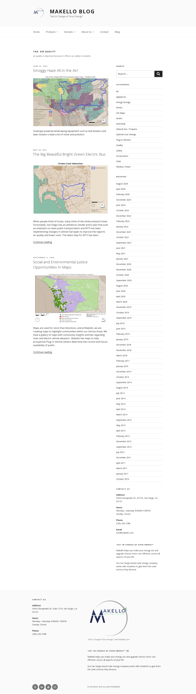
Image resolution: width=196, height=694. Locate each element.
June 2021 (120, 248)
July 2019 (120, 323)
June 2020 (120, 291)
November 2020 (123, 269)
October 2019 (122, 312)
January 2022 (122, 226)
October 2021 (122, 237)
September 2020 (124, 280)
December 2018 (123, 344)
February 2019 (123, 334)
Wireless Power (123, 166)
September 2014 (124, 382)
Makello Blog (72, 11)
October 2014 (122, 377)
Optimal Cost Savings (126, 134)
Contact (104, 31)
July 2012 (120, 452)
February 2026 (123, 194)
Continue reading (42, 242)
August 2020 (122, 285)
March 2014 (121, 414)
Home (36, 31)
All (117, 91)
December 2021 (123, 232)
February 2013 (123, 436)
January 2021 (122, 258)
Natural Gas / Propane (126, 129)
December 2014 (123, 371)
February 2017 (123, 360)
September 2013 (124, 420)
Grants (119, 118)
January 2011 (122, 473)
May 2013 (120, 425)
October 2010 (122, 479)
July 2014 (120, 393)
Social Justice (122, 156)
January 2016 (122, 366)
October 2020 (122, 275)
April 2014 (120, 409)
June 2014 (120, 398)
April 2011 (120, 463)
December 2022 (123, 215)
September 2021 (124, 242)
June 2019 (120, 328)
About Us (86, 31)
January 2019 (122, 339)
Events (119, 107)
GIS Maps (120, 113)
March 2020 (121, 301)
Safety (119, 150)
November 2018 (123, 350)
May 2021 (120, 253)
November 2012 (123, 441)
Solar (118, 161)
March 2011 (121, 468)
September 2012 (124, 446)
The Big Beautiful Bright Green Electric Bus (69, 154)
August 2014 (122, 387)
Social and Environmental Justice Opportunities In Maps (60, 264)
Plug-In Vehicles (123, 139)
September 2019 (124, 317)
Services (68, 31)
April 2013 (120, 430)
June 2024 (120, 205)
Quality (119, 145)
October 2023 (122, 210)
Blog (117, 31)
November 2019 (123, 307)
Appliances (121, 97)
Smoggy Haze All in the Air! (55, 70)
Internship (120, 123)
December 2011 (123, 457)
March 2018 (121, 355)
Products (51, 31)
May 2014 (120, 404)
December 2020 (123, 264)
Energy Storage (123, 102)
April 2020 (120, 296)
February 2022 (123, 221)
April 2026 (120, 189)
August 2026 (122, 183)
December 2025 (123, 199)
